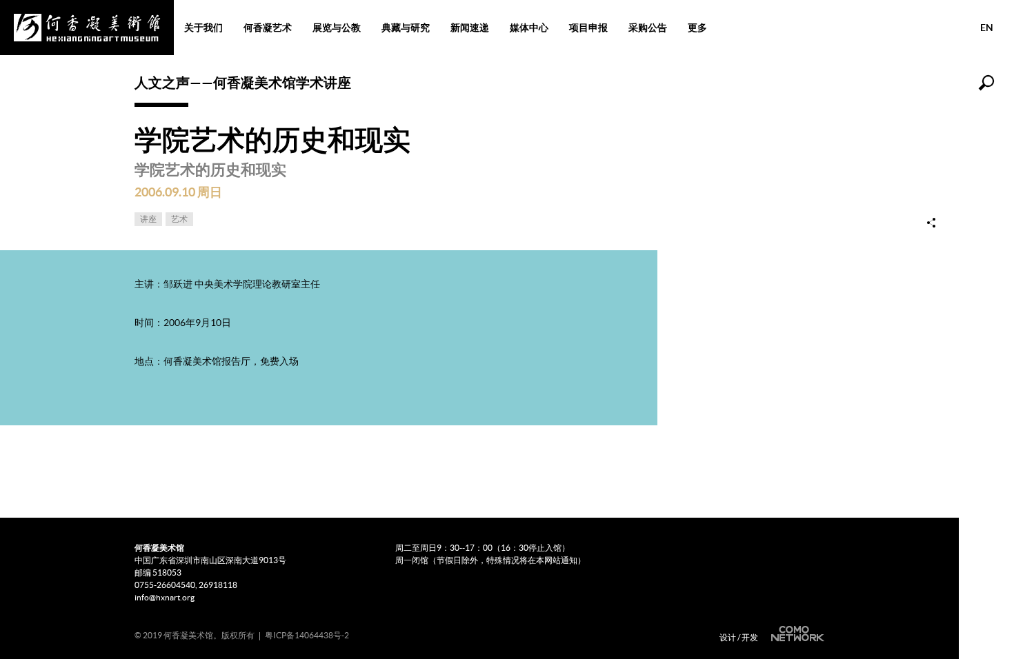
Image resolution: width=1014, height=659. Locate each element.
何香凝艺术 (267, 27)
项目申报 (588, 27)
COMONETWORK (796, 634)
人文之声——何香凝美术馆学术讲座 (243, 82)
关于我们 (203, 27)
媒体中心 (529, 27)
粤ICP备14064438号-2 (307, 635)
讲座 (148, 218)
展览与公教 (336, 27)
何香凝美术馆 (87, 27)
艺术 (179, 218)
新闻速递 (469, 27)
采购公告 (647, 27)
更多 (697, 27)
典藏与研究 (405, 27)
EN (986, 27)
